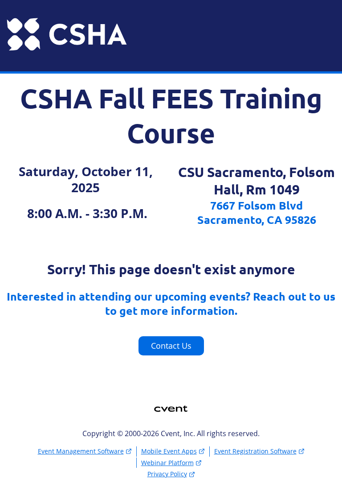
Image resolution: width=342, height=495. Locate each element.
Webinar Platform (167, 462)
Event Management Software (81, 451)
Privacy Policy (167, 474)
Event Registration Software (255, 451)
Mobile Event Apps (169, 451)
